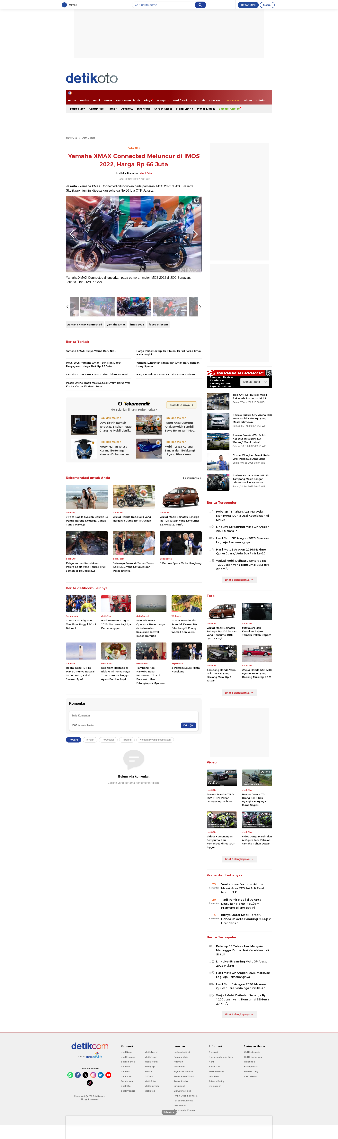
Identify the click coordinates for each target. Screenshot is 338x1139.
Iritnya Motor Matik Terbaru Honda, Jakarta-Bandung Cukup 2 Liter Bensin (246, 919)
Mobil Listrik (184, 108)
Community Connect (185, 1110)
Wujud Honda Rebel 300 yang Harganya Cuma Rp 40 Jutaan (132, 518)
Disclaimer (215, 1086)
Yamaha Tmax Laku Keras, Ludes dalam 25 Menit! (97, 374)
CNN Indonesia (252, 1052)
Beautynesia (251, 1066)
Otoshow (126, 108)
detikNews (126, 1052)
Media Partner (216, 1071)
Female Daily (251, 1071)
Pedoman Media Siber (221, 1057)
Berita (84, 100)
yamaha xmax (116, 324)
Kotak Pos (214, 1066)
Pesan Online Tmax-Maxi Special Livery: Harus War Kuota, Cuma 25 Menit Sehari (98, 384)
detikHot (125, 1071)
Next (195, 234)
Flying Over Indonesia (186, 1095)
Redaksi (213, 1052)
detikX (148, 1071)
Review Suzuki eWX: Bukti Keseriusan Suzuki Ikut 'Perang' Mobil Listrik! (249, 438)
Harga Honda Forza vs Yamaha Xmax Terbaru (165, 374)
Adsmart (178, 1061)
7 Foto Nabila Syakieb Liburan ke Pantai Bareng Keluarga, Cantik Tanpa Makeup (87, 520)
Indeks (260, 100)
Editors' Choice (229, 108)
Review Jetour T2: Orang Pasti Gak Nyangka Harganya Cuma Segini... (254, 800)
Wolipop (150, 1066)
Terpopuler (77, 108)
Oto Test (215, 100)
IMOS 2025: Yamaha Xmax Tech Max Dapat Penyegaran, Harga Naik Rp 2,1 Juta (93, 364)
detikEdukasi (128, 1057)
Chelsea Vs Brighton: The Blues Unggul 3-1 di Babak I (81, 624)
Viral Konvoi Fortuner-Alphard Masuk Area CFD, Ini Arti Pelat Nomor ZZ (243, 888)
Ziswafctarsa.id (182, 1090)
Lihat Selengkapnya (237, 579)
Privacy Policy (216, 1081)
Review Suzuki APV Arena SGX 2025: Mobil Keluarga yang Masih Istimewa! (252, 418)
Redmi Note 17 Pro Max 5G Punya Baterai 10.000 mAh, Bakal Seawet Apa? (80, 673)
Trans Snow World (184, 1076)
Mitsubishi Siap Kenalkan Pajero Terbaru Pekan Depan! (256, 631)
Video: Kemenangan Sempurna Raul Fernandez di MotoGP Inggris (221, 842)
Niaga (148, 100)
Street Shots (163, 108)
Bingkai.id (179, 1086)
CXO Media (250, 1076)
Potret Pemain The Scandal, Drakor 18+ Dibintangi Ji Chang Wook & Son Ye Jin (184, 626)
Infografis (143, 108)
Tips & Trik (198, 100)
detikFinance (128, 1061)
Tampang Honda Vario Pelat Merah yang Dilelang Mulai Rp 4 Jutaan (221, 675)
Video (248, 100)
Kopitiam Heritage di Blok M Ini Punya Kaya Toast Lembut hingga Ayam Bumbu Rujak (115, 673)
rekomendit (180, 1105)
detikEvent (179, 1066)
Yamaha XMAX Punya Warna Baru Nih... (91, 350)
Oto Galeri (233, 100)
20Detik (149, 1076)
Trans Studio (181, 1081)
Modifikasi (180, 100)
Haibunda (249, 1061)
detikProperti (128, 1090)
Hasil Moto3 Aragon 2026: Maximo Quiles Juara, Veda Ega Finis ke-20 (241, 551)
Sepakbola (127, 1081)
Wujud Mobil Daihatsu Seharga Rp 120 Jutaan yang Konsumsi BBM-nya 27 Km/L (179, 520)
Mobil (96, 100)
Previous (72, 234)
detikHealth (151, 1061)
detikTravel (151, 1052)
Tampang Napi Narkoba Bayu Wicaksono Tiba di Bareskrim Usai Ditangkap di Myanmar (150, 675)
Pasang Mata (181, 1057)
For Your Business (183, 1100)
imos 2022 (137, 324)
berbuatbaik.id (182, 1052)
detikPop (150, 1090)
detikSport (126, 1076)
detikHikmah (152, 1086)
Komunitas (96, 108)
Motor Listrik (206, 108)
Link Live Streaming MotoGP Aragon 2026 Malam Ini (243, 529)
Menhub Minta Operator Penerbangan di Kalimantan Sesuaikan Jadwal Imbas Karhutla (151, 628)
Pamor (112, 108)
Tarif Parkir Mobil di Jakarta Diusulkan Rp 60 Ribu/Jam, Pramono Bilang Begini (241, 904)
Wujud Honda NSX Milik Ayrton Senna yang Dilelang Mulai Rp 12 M (257, 673)
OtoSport (162, 100)
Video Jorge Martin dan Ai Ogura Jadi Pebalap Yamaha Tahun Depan (257, 840)
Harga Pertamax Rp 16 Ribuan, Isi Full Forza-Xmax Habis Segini (168, 352)
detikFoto (150, 1081)
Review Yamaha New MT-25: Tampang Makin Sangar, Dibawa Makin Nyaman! (251, 479)
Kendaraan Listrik (128, 100)
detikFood (150, 1057)
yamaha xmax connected (84, 324)
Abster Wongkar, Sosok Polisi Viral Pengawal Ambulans (251, 457)
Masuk (267, 4)
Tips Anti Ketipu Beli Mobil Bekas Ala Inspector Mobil (250, 396)
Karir (211, 1061)
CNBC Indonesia (253, 1057)
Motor (108, 100)
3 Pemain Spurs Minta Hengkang (180, 563)
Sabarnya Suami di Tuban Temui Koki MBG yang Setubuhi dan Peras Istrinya (133, 566)
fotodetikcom (158, 324)
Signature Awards (183, 1071)
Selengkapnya (191, 478)
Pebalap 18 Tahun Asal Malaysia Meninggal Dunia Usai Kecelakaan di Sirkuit (242, 516)
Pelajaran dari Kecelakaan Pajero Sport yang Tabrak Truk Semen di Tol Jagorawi (85, 566)
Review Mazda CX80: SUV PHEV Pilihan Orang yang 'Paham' (220, 798)
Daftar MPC (248, 4)
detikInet (125, 1066)
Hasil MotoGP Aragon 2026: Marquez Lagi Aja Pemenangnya (116, 624)
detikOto (71, 137)
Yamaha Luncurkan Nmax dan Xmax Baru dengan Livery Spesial (168, 364)
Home (72, 100)
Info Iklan (214, 1076)
